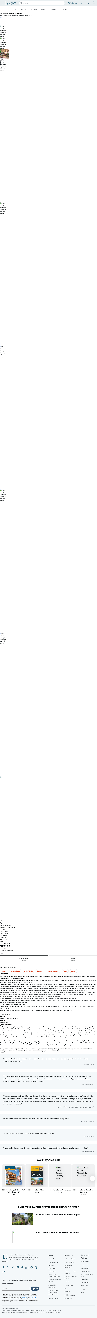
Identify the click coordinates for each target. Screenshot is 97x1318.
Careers (67, 1282)
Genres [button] (13, 9)
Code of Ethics (85, 1271)
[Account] (87, 3)
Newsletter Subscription (52, 1270)
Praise (2, 1053)
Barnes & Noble (15, 971)
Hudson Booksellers (53, 971)
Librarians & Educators (68, 1266)
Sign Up (35, 1288)
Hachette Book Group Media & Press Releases (53, 1292)
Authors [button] (23, 9)
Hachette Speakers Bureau (71, 1277)
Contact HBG (69, 1285)
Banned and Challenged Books (54, 1275)
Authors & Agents (70, 1259)
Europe (8, 1018)
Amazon (4, 971)
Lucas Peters (6, 925)
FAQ (66, 1288)
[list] (48, 848)
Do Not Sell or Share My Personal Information (87, 1277)
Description (4, 974)
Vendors (67, 1292)
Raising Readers (70, 1295)
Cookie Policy (85, 1268)
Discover (34, 9)
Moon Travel (4, 939)
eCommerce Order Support (70, 1272)
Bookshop (40, 971)
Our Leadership (53, 1262)
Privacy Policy (85, 1265)
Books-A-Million (28, 971)
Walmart (73, 971)
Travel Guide (4, 1022)
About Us (51, 1259)
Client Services (69, 1262)
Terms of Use (85, 1261)
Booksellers (68, 1298)
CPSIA (83, 1289)
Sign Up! (74, 3)
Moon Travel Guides (8, 927)
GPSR (82, 1292)
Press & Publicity (53, 1298)
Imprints (53, 9)
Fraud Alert (84, 1286)
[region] (48, 1180)
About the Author (6, 1024)
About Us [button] (63, 9)
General (15, 1018)
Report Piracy (85, 1282)
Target (65, 971)
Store (43, 9)
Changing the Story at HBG (54, 1281)
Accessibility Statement (52, 1286)
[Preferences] (81, 3)
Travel (2, 1018)
